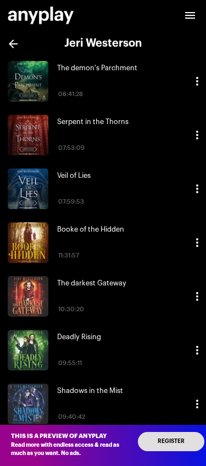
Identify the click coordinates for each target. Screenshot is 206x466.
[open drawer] (190, 15)
